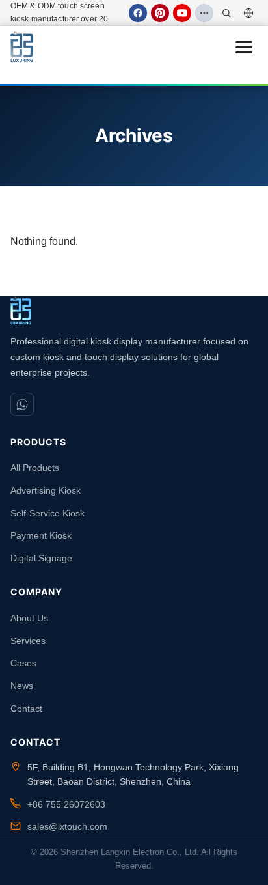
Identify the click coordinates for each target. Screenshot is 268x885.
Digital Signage (41, 558)
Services (28, 641)
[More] (204, 13)
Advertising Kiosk (45, 490)
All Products (34, 467)
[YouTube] (182, 13)
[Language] (248, 13)
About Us (29, 618)
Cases (23, 663)
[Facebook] (138, 13)
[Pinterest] (160, 13)
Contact (26, 708)
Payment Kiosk (41, 535)
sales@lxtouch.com (67, 826)
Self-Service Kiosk (47, 513)
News (21, 686)
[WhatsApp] (22, 404)
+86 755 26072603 (66, 804)
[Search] (226, 13)
